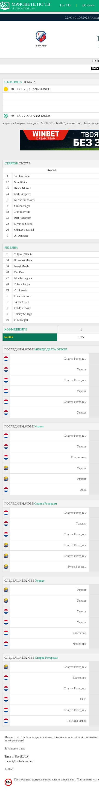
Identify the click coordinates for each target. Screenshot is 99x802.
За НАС (9, 769)
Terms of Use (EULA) (17, 756)
